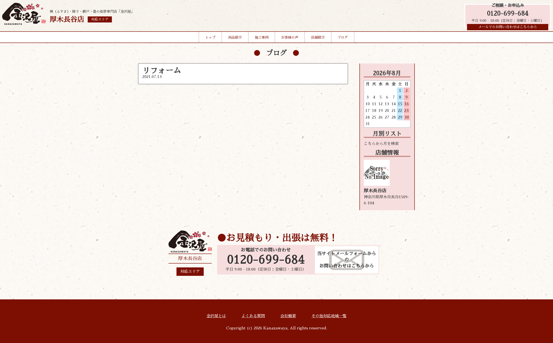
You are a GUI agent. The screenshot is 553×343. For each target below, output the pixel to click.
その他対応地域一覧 (328, 316)
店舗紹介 (318, 37)
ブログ (342, 37)
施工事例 (262, 37)
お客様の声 (289, 37)
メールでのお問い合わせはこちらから (507, 27)
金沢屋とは (216, 316)
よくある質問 (253, 316)
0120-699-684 (507, 13)
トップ (210, 37)
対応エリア (190, 271)
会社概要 (288, 316)
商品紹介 (235, 37)
